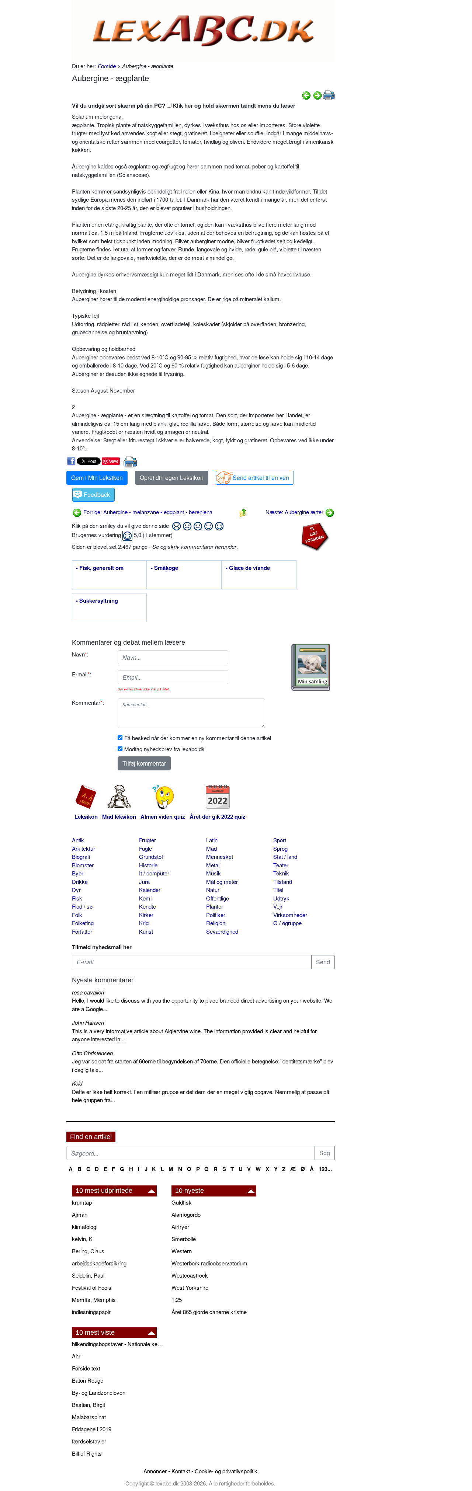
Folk (77, 915)
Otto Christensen (92, 1053)
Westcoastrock (189, 1275)
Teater (280, 865)
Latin (212, 840)
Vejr (277, 906)
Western (181, 1251)
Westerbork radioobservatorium (209, 1263)
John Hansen (88, 1022)
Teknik (281, 873)
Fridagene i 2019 (91, 1429)
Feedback (97, 494)
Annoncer (155, 1471)
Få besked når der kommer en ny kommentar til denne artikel (197, 738)
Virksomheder (290, 915)
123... (325, 1169)
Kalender (149, 889)
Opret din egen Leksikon (172, 477)
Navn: (80, 654)
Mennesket (219, 856)
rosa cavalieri (88, 992)
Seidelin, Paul (88, 1275)
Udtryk (281, 898)
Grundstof (151, 856)
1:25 (176, 1299)
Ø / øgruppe (287, 923)
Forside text (86, 1368)
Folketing (83, 923)
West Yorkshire (189, 1287)
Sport (279, 840)
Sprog (280, 848)
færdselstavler (89, 1441)
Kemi (145, 898)
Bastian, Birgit (88, 1404)
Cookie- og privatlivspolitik (226, 1471)
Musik (213, 873)
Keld (77, 1083)
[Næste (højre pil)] (317, 94)
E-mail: (81, 674)
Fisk (77, 898)
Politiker (215, 915)
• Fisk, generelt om (100, 568)
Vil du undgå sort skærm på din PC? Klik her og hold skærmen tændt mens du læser (183, 105)
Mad (211, 848)
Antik (78, 840)
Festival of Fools (91, 1287)
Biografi (81, 856)
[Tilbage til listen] (243, 512)
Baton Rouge (87, 1380)
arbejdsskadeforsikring (99, 1263)
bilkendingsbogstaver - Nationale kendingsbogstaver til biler (118, 1344)
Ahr (76, 1356)
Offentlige (217, 898)
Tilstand (282, 881)
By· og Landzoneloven (98, 1392)
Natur (212, 889)
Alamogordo (186, 1214)
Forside (107, 66)
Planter (214, 906)
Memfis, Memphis (94, 1299)
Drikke (80, 881)
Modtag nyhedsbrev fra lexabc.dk (164, 749)
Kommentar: (88, 702)
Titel (278, 889)
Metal (212, 865)
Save (113, 461)
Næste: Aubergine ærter (295, 512)
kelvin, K (82, 1239)
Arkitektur (83, 848)
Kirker (146, 915)
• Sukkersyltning (97, 601)
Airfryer (180, 1226)
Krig (144, 923)
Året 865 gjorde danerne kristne (209, 1312)
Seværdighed (222, 931)
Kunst (146, 931)
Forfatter (82, 931)
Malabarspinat (89, 1417)
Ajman (79, 1214)
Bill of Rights (87, 1453)
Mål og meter (222, 881)
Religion (215, 923)
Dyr (76, 889)
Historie (148, 865)
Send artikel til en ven (261, 477)
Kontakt (180, 1471)
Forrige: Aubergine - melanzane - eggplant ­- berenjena (147, 512)
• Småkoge (164, 568)
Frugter (147, 840)
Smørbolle (183, 1239)
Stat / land (285, 856)
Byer (77, 873)
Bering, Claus (88, 1251)
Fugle (145, 848)
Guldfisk (181, 1202)
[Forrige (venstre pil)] (306, 94)
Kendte (147, 906)
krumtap (82, 1202)
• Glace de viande (248, 568)
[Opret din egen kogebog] (310, 667)
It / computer (154, 873)
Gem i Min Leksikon (97, 477)
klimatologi (84, 1226)
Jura (144, 881)
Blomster (83, 865)
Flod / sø (82, 906)
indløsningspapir (91, 1312)
